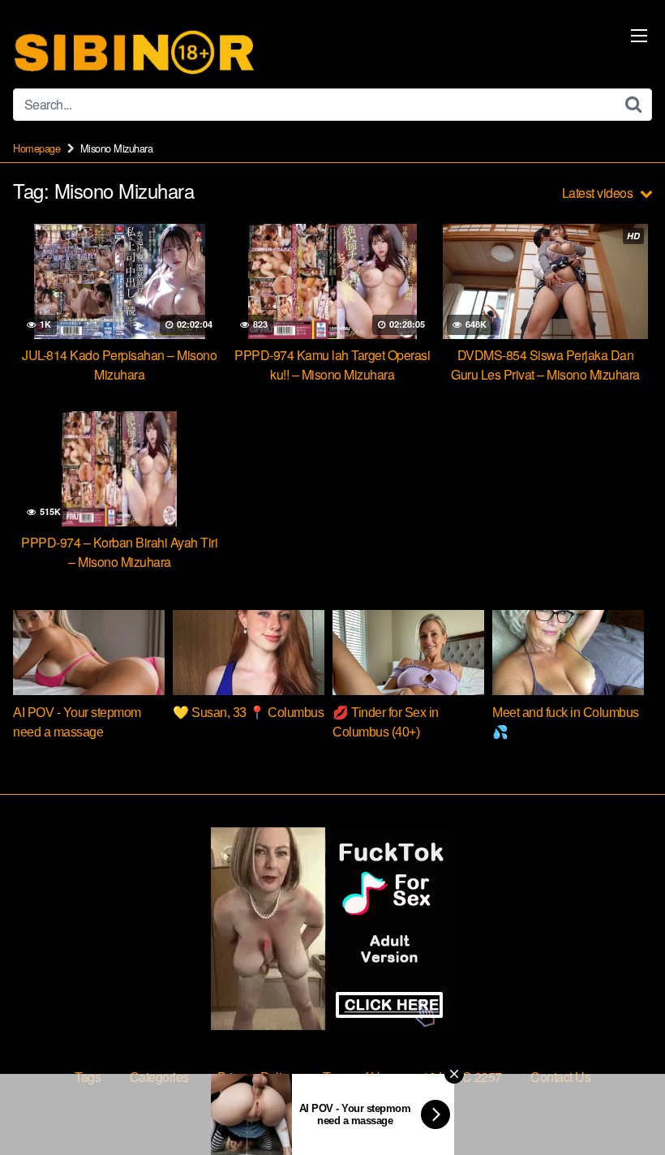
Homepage (36, 148)
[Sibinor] (134, 50)
